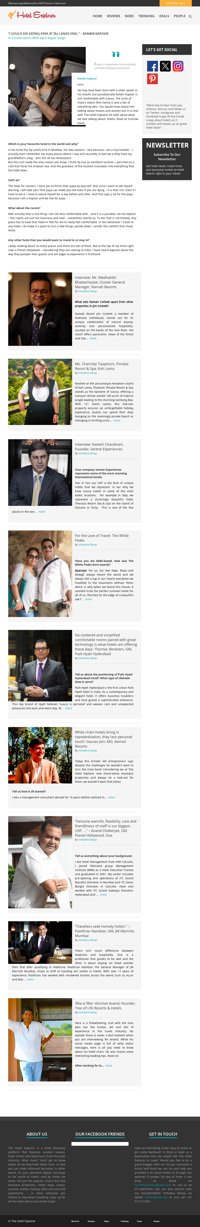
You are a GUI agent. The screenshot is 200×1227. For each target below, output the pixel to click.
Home (97, 16)
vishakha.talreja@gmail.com (153, 1185)
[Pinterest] (152, 78)
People (180, 16)
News (129, 16)
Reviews (113, 16)
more (93, 338)
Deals (164, 16)
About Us (75, 1221)
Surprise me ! (175, 3)
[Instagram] (178, 66)
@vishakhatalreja (156, 1197)
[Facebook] (152, 66)
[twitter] (165, 66)
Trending (146, 16)
